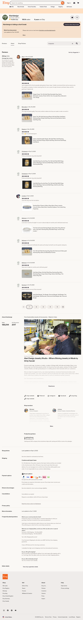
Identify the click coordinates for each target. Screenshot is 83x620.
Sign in (69, 3)
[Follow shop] (77, 17)
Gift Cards (69, 6)
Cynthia (24, 196)
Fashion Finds (43, 6)
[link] (24, 307)
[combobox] (35, 3)
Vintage (53, 6)
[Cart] (78, 3)
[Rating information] (10, 20)
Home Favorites (32, 6)
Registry (61, 6)
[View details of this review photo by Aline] (33, 69)
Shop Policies (22, 43)
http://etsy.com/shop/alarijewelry (47, 30)
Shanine (24, 129)
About (12, 43)
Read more (51, 386)
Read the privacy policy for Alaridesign (31, 503)
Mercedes (24, 107)
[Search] (63, 3)
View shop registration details (30, 566)
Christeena (24, 151)
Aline (23, 56)
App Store (8, 606)
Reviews (4, 43)
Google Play (20, 606)
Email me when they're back (72, 24)
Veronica (24, 285)
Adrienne (24, 218)
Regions (78, 617)
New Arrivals (21, 6)
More (24, 35)
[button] (72, 17)
